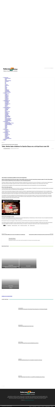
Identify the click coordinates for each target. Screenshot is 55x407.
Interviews (6, 135)
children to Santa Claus (14, 225)
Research (6, 133)
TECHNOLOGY (5, 77)
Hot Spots (6, 113)
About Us (30, 406)
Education (5, 139)
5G (5, 83)
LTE (5, 86)
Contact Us (52, 406)
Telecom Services (10, 265)
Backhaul (6, 109)
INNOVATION (5, 129)
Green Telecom (7, 91)
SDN (6, 79)
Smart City (6, 104)
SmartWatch (7, 96)
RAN (6, 117)
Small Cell (6, 106)
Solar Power (7, 90)
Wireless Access (7, 103)
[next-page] (3, 290)
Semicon (6, 105)
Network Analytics (8, 92)
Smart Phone (7, 93)
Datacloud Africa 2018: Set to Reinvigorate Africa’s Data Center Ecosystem (41, 234)
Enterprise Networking (8, 124)
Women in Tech (7, 134)
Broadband (7, 101)
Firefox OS (6, 98)
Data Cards (7, 95)
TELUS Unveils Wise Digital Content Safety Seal (28, 267)
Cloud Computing (8, 78)
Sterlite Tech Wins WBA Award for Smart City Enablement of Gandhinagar (13, 234)
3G (5, 82)
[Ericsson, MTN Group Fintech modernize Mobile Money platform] (10, 278)
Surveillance (7, 85)
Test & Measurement (8, 120)
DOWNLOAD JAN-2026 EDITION (7, 296)
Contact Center (7, 122)
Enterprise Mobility (8, 123)
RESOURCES (5, 132)
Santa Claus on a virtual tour (23, 225)
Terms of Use (43, 406)
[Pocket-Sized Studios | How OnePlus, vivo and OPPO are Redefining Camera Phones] (10, 377)
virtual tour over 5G (32, 225)
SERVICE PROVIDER (6, 107)
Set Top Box (7, 102)
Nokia (19, 225)
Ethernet (6, 112)
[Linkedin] (10, 241)
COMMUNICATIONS (6, 100)
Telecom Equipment (8, 118)
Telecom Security (7, 119)
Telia (28, 225)
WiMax (6, 87)
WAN (6, 127)
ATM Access (7, 108)
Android (6, 97)
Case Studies (7, 137)
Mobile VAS (7, 115)
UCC (6, 128)
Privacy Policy (39, 406)
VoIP (6, 88)
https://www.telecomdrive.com (12, 239)
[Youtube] (13, 241)
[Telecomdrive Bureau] (2, 148)
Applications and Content (7, 144)
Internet (6, 130)
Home (2, 142)
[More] (23, 151)
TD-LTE (6, 84)
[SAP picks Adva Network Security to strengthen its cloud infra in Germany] (10, 360)
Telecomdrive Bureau (7, 148)
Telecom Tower (7, 111)
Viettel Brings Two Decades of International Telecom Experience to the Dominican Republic (10, 267)
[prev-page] (2, 290)
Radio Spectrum (7, 116)
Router (6, 125)
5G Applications (9, 225)
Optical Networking (8, 80)
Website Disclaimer (47, 406)
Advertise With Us (34, 406)
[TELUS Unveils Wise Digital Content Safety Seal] (27, 258)
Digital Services (15, 144)
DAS (6, 110)
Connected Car (7, 131)
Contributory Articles (8, 138)
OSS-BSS (6, 114)
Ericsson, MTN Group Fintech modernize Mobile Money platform (10, 287)
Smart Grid (6, 81)
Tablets (6, 94)
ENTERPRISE (5, 121)
